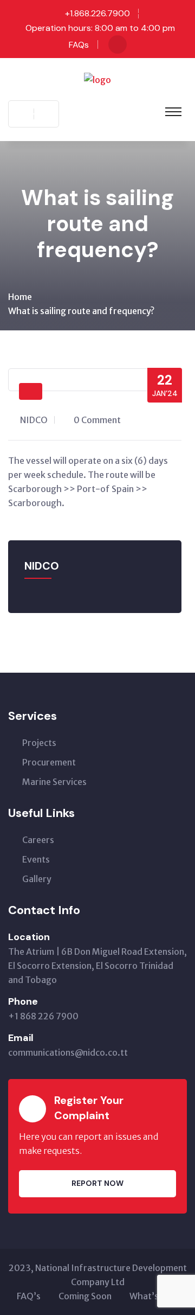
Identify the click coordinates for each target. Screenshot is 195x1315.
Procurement (49, 762)
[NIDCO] (97, 78)
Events (36, 859)
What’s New (153, 1296)
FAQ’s (29, 1296)
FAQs (79, 44)
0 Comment (97, 419)
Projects (39, 742)
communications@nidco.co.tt (68, 1052)
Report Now (97, 1183)
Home (20, 296)
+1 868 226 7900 (43, 1016)
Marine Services (54, 781)
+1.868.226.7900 (97, 13)
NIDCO (34, 419)
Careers (38, 839)
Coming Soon (85, 1296)
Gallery (36, 878)
